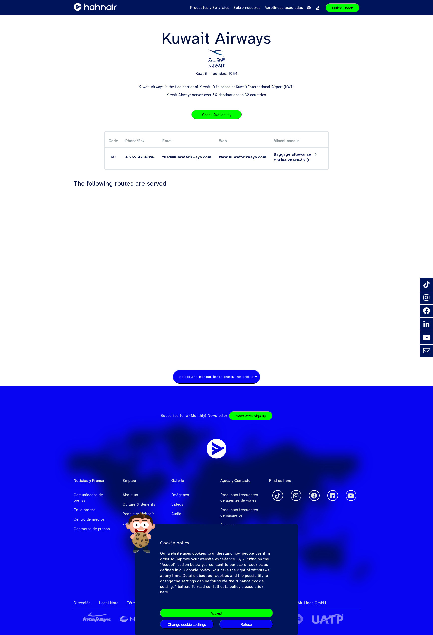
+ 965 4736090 (140, 157)
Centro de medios (89, 519)
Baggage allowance (293, 154)
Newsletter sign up (251, 416)
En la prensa (84, 510)
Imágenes (180, 495)
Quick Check (342, 8)
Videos (177, 504)
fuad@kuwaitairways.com (186, 157)
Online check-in (289, 160)
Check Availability (216, 115)
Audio (176, 514)
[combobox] (216, 377)
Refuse (246, 624)
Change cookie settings (187, 624)
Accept (216, 613)
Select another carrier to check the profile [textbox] (216, 377)
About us (130, 495)
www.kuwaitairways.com (242, 157)
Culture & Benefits (139, 504)
